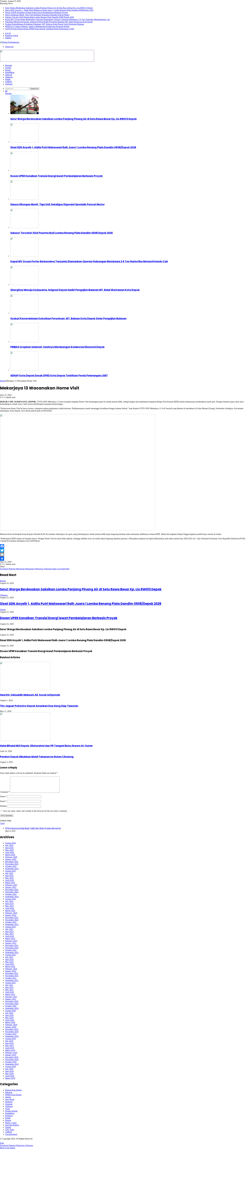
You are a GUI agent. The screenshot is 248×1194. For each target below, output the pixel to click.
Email (3, 801)
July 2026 (9, 845)
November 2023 (11, 920)
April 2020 (9, 1020)
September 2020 (11, 1008)
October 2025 (10, 866)
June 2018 (9, 1071)
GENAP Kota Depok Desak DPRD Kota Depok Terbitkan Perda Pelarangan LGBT (39, 29)
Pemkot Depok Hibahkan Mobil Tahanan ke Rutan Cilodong (36, 756)
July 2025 (9, 873)
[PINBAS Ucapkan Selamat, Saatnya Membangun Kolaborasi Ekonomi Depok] (24, 341)
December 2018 (11, 1057)
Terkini (8, 68)
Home (2, 381)
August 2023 (10, 927)
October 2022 (10, 950)
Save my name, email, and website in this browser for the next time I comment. (35, 811)
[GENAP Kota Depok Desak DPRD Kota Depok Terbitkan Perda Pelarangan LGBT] (24, 370)
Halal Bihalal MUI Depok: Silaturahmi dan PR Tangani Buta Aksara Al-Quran (46, 745)
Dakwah (8, 75)
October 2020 (10, 1006)
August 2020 (10, 1011)
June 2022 (9, 959)
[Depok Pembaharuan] (9, 42)
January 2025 (10, 887)
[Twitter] (124, 550)
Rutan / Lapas (11, 1123)
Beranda (8, 65)
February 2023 (11, 941)
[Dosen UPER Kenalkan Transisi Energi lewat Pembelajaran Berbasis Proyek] (24, 170)
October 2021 (10, 978)
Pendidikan (9, 72)
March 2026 (10, 855)
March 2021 (10, 994)
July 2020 (9, 1013)
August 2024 (10, 899)
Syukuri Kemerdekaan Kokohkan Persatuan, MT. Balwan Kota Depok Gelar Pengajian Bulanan (44, 24)
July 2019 (9, 1041)
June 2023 (9, 931)
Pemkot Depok (11, 1111)
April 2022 (9, 964)
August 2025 (10, 871)
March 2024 (10, 910)
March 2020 (10, 1022)
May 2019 (9, 1045)
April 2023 (9, 936)
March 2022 (10, 966)
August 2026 (10, 843)
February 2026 (11, 857)
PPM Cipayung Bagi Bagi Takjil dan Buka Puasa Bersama (33, 828)
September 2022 (11, 952)
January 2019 (10, 1055)
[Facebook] (124, 546)
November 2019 (11, 1032)
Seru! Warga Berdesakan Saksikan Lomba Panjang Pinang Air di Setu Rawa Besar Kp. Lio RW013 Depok (49, 8)
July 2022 (9, 957)
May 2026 (9, 850)
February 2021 (11, 997)
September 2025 (11, 869)
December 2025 (11, 862)
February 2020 (11, 1025)
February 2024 (11, 913)
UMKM (8, 82)
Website (3, 806)
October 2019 (10, 1034)
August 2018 (10, 1066)
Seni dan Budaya (12, 1125)
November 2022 (11, 948)
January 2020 (10, 1027)
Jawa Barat (9, 1099)
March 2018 (10, 1078)
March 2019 (10, 1050)
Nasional (8, 84)
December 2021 (11, 973)
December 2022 (11, 945)
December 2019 (11, 1029)
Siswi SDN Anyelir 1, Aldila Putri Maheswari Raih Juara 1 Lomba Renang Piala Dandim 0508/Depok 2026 (49, 10)
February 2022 (11, 969)
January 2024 (10, 915)
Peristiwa (9, 1116)
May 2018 (9, 1073)
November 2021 (11, 976)
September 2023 (11, 924)
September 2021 (11, 980)
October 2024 (10, 894)
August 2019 (10, 1038)
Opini (7, 1109)
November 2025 (11, 864)
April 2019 (9, 1048)
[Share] (124, 559)
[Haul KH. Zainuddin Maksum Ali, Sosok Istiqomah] (25, 689)
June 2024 (9, 903)
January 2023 (10, 943)
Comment (5, 792)
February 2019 (11, 1052)
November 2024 (11, 892)
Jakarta (3, 609)
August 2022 (10, 955)
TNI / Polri (9, 1130)
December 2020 (11, 1001)
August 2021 (10, 983)
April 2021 (9, 992)
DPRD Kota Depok (13, 1095)
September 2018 (11, 1064)
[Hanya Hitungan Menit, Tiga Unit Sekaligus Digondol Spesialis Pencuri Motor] (24, 199)
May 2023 (9, 934)
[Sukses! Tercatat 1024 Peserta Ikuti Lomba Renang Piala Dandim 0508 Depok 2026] (24, 227)
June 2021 (9, 987)
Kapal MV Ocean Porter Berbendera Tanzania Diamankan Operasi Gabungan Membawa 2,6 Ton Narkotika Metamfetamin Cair (57, 19)
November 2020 (11, 1004)
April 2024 (9, 908)
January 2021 (10, 999)
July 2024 (9, 901)
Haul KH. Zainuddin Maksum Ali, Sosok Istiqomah (30, 695)
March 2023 (10, 938)
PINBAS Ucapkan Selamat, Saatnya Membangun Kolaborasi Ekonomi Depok (37, 26)
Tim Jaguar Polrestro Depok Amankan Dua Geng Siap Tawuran (39, 706)
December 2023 (11, 917)
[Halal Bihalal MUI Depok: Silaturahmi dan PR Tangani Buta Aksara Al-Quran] (25, 740)
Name (3, 796)
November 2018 (11, 1059)
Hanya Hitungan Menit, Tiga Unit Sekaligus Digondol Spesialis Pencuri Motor (37, 15)
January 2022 (10, 971)
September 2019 (11, 1036)
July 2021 (9, 985)
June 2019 (9, 1043)
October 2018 (10, 1062)
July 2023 (9, 929)
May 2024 (9, 906)
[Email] (124, 554)
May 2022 (9, 962)
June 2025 (9, 876)
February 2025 (11, 885)
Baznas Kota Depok (13, 1090)
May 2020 (9, 1018)
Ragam (3, 581)
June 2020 (9, 1015)
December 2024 (11, 889)
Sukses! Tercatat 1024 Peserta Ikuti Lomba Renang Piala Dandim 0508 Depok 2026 (39, 17)
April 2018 (9, 1076)
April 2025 (9, 880)
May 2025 (9, 878)
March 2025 (10, 882)
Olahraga (9, 77)
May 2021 (9, 990)
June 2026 (9, 848)
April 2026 (9, 852)
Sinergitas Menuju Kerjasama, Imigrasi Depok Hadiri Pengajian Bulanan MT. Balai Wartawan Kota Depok (49, 22)
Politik (7, 79)
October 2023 (10, 922)
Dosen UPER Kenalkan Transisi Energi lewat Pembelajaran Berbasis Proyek (36, 12)
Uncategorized (11, 1134)
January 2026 (10, 859)
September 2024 (11, 896)
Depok (8, 70)
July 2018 (9, 1069)
